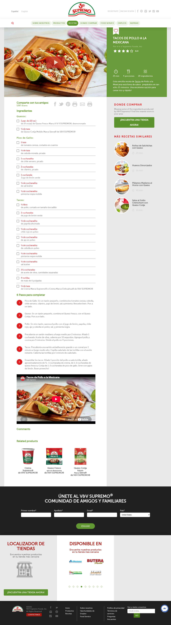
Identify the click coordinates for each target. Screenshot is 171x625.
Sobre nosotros (41, 23)
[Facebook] (137, 11)
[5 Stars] (131, 50)
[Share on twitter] (61, 104)
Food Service (107, 23)
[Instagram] (145, 11)
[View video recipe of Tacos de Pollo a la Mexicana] (55, 62)
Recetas (73, 23)
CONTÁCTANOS (34, 615)
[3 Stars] (123, 50)
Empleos (122, 23)
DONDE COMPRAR (88, 23)
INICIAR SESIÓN (127, 11)
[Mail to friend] (82, 104)
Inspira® (134, 23)
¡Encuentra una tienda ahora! (134, 122)
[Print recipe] (75, 104)
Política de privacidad (115, 608)
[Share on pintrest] (68, 104)
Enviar (85, 526)
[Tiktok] (153, 11)
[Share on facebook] (55, 104)
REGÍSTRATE (113, 11)
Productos (59, 23)
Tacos (138, 81)
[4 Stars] (127, 50)
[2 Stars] (119, 50)
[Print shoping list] (89, 104)
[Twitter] (150, 11)
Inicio (67, 608)
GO (136, 615)
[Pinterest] (141, 11)
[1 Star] (115, 50)
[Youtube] (157, 11)
